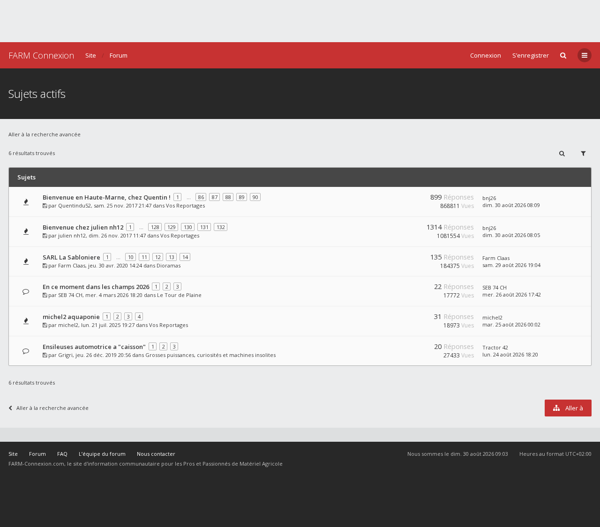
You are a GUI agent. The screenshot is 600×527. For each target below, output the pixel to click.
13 (171, 256)
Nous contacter (156, 453)
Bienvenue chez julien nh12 (83, 227)
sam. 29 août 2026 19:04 (511, 264)
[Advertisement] (300, 21)
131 (204, 226)
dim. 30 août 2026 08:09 (511, 204)
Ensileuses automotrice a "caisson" (94, 346)
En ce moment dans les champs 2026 (96, 286)
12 (158, 256)
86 (201, 196)
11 (144, 256)
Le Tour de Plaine (179, 294)
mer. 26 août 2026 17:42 (511, 294)
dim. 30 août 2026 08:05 (511, 234)
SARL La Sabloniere (71, 257)
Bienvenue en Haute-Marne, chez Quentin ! (107, 197)
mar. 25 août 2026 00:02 (511, 324)
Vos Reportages (185, 205)
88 (228, 196)
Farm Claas (71, 265)
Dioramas (168, 265)
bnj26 (489, 197)
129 (171, 226)
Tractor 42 (495, 347)
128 (155, 226)
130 (188, 226)
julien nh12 (72, 235)
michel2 (68, 324)
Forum (119, 55)
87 (215, 196)
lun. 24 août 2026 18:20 (510, 354)
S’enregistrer (530, 55)
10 (131, 256)
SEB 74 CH (70, 294)
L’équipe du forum (102, 453)
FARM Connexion (41, 55)
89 (242, 196)
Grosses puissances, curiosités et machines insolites (210, 354)
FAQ (62, 453)
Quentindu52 (74, 205)
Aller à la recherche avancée (44, 134)
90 (255, 196)
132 (221, 226)
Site (90, 55)
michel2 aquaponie (71, 316)
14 (185, 256)
